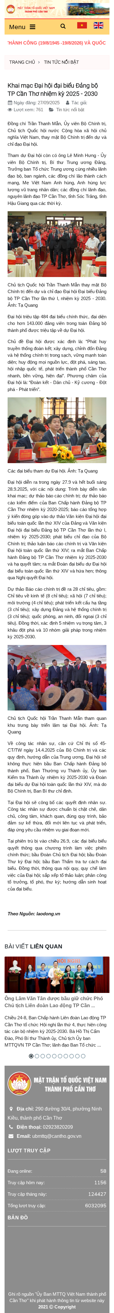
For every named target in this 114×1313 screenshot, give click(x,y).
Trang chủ (22, 62)
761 (39, 109)
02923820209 (43, 1127)
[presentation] (92, 961)
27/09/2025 (49, 102)
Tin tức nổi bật (61, 62)
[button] (63, 26)
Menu (19, 26)
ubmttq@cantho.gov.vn (47, 1136)
